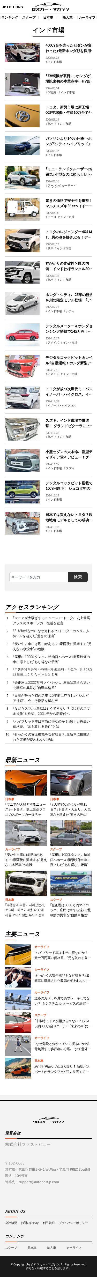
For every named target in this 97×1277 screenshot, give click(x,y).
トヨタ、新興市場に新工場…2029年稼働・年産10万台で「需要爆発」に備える (70, 112)
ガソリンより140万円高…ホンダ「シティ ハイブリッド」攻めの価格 (70, 144)
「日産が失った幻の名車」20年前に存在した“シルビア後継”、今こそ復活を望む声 (51, 698)
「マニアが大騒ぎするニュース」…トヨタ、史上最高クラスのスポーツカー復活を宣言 (51, 620)
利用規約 (49, 1223)
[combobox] (38, 577)
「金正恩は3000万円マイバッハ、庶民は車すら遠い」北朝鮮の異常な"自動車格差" (52, 685)
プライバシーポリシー (73, 1223)
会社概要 (11, 1223)
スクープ (29, 17)
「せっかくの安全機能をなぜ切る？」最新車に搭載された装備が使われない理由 (51, 737)
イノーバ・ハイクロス (62, 405)
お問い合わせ (30, 1223)
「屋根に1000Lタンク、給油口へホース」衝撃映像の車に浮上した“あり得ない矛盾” (51, 659)
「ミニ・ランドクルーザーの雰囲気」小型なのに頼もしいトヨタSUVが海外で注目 (70, 174)
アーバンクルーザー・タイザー (62, 186)
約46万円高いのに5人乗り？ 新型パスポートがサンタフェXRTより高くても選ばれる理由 (62, 1071)
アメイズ (53, 342)
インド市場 (55, 62)
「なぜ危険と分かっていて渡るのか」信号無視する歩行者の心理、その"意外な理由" (62, 1049)
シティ (70, 311)
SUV (50, 123)
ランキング (9, 17)
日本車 (48, 17)
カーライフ (87, 17)
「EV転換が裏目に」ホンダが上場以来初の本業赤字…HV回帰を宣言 (70, 81)
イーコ (52, 217)
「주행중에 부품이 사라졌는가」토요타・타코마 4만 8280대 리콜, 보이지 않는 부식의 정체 (52, 672)
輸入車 (68, 17)
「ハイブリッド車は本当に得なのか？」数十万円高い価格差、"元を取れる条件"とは (51, 724)
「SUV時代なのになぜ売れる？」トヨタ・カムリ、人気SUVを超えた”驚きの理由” (51, 633)
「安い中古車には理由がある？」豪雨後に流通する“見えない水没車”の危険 (52, 646)
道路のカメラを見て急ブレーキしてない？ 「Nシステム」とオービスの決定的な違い (62, 1003)
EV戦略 (52, 92)
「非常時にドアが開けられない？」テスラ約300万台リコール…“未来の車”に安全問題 (63, 1026)
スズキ (70, 468)
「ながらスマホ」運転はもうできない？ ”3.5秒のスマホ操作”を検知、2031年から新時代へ (51, 711)
